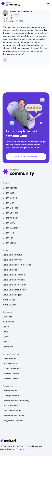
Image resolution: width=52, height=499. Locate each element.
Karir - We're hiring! (12, 410)
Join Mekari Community (26, 156)
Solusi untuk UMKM (12, 259)
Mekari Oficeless (10, 213)
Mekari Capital (9, 243)
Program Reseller (11, 378)
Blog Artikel (8, 321)
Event (5, 336)
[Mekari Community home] (10, 4)
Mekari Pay (8, 238)
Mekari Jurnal (9, 193)
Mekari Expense (10, 208)
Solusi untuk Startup (12, 254)
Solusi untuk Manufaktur (15, 289)
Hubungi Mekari (10, 363)
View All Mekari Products (12, 449)
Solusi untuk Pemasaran (14, 284)
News (5, 331)
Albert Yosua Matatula (21, 11)
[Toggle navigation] (48, 4)
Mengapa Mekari (11, 395)
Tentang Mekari (10, 390)
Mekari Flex (8, 233)
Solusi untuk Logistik (12, 294)
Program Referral (11, 373)
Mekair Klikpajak (10, 218)
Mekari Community (12, 368)
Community (8, 346)
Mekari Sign (8, 203)
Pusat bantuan (10, 358)
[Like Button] (5, 59)
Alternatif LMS (9, 304)
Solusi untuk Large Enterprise (17, 264)
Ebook (6, 326)
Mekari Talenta (10, 188)
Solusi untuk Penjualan (14, 279)
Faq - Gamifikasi (10, 405)
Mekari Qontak (10, 198)
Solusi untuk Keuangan (14, 274)
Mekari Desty (9, 223)
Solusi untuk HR (10, 269)
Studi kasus (8, 316)
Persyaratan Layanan (13, 420)
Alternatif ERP (9, 299)
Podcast (6, 341)
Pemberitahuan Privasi (13, 415)
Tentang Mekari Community (16, 400)
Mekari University (11, 228)
